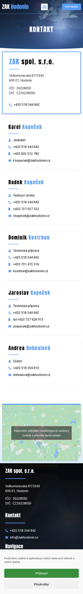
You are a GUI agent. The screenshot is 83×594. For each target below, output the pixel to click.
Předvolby (41, 584)
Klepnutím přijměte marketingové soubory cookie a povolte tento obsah (41, 433)
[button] (44, 7)
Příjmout (41, 573)
